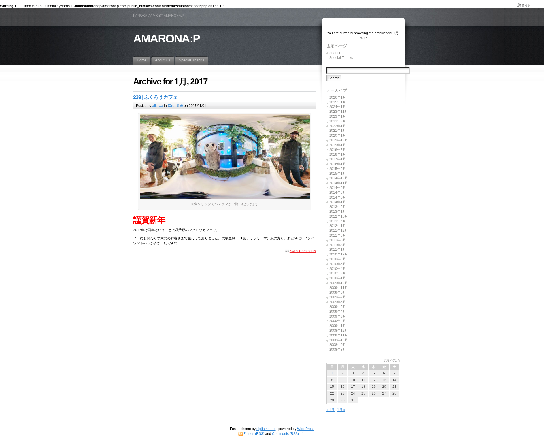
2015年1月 (337, 174)
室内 (171, 106)
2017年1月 (337, 159)
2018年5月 (337, 150)
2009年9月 (337, 293)
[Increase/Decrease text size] (520, 5)
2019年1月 (337, 145)
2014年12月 (338, 178)
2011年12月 (338, 231)
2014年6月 (337, 193)
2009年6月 (337, 302)
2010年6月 (337, 264)
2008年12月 (338, 331)
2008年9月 (337, 345)
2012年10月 (338, 216)
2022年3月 (337, 121)
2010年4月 (337, 269)
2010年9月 (337, 259)
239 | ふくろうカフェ (155, 97)
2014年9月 (337, 188)
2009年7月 (337, 297)
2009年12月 (338, 283)
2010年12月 (338, 254)
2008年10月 (338, 340)
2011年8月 (337, 235)
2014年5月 (337, 197)
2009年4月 (337, 312)
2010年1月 (337, 278)
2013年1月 (337, 212)
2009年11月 (338, 288)
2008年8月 (337, 350)
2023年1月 (337, 116)
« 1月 (330, 410)
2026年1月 (337, 97)
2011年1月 (337, 250)
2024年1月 (337, 107)
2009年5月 (337, 307)
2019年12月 (338, 140)
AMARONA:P (166, 38)
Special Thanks (341, 58)
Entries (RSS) (253, 434)
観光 (179, 106)
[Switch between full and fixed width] (527, 5)
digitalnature (266, 429)
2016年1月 (337, 164)
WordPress (305, 429)
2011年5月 (337, 240)
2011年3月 (337, 245)
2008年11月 (338, 335)
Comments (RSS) (285, 434)
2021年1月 (337, 131)
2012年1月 (337, 226)
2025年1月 (337, 102)
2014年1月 (337, 202)
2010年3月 (337, 273)
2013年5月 (337, 207)
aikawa (157, 106)
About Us (336, 53)
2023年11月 (338, 112)
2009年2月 (337, 321)
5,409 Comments (303, 251)
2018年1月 (337, 154)
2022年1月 (337, 126)
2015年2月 (337, 169)
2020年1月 (337, 135)
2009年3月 (337, 316)
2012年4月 (337, 221)
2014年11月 (338, 183)
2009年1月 (337, 326)
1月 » (341, 410)
